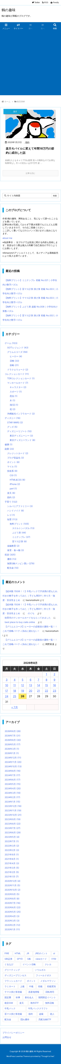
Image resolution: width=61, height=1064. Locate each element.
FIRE (7, 953)
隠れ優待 (24, 1019)
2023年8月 (12, 823)
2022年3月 (12, 845)
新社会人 (29, 997)
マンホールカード (17, 382)
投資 (10, 554)
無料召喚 (49, 1003)
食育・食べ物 (15, 550)
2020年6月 (12, 907)
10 (6, 685)
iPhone (15, 484)
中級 (31, 986)
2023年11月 (13, 810)
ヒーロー (16, 356)
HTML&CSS (17, 479)
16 (54, 685)
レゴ (11, 515)
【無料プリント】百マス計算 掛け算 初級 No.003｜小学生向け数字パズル (30, 291)
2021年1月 (12, 876)
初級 (40, 986)
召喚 (14, 360)
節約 (27, 142)
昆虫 (13, 396)
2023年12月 (13, 806)
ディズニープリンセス (15, 975)
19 (22, 690)
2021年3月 (12, 867)
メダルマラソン (48, 981)
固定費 (8, 997)
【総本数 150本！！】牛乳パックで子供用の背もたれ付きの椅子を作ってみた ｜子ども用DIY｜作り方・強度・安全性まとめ (30, 595)
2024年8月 (12, 770)
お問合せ (7, 1037)
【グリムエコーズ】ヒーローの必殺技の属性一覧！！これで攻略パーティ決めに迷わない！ (30, 628)
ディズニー (12, 418)
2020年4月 (12, 916)
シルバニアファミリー (20, 506)
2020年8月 (12, 898)
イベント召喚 (29, 964)
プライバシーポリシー (13, 1032)
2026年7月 (12, 735)
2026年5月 (12, 744)
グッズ (12, 426)
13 (30, 685)
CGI (13, 475)
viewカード (41, 958)
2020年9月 (12, 894)
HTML (18, 953)
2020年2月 (12, 925)
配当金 (12, 567)
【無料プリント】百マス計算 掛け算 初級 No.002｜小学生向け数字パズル (30, 317)
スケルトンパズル (23, 528)
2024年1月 (12, 801)
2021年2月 (12, 872)
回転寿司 (50, 992)
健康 (8, 444)
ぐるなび (9, 964)
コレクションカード (17, 374)
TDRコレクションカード (21, 378)
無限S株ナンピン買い (20, 563)
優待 (11, 559)
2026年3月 (12, 748)
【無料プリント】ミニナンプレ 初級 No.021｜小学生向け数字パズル (30, 282)
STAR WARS (15, 422)
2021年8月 (12, 859)
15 (46, 685)
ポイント (13, 462)
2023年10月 (13, 814)
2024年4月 (13, 788)
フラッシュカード (13, 981)
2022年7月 (12, 841)
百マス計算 (19, 541)
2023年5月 (12, 837)
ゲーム (11, 343)
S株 (29, 958)
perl (13, 488)
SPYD (20, 958)
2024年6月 (12, 779)
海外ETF (34, 1003)
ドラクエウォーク (17, 369)
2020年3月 (12, 920)
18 (14, 690)
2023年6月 (13, 832)
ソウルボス (40, 969)
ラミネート (10, 986)
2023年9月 (12, 819)
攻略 (14, 365)
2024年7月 (12, 775)
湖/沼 (14, 404)
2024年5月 (12, 784)
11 (14, 685)
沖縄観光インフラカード (21, 413)
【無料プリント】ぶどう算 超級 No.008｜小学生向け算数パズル (30, 308)
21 (38, 690)
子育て (11, 501)
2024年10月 (13, 766)
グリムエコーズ (17, 352)
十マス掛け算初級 (13, 992)
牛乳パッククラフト (38, 1008)
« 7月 (14, 707)
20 (30, 690)
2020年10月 (12, 889)
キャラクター (18, 387)
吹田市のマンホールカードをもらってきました (28, 617)
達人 (52, 1014)
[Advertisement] (30, 63)
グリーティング (12, 969)
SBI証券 (8, 958)
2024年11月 (13, 762)
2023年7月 (12, 828)
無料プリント (19, 523)
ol (54, 953)
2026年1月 (12, 753)
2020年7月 (12, 903)
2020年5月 (13, 911)
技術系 (12, 471)
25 (14, 696)
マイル (12, 466)
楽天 (11, 493)
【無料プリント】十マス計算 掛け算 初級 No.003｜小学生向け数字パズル (30, 300)
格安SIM (9, 1003)
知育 (12, 519)
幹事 (18, 997)
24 (6, 696)
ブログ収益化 (15, 457)
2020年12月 (12, 881)
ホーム (7, 101)
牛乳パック (10, 1008)
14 (38, 685)
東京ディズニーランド (22, 440)
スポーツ (16, 391)
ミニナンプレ (21, 537)
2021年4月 (12, 863)
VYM (53, 958)
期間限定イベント (47, 997)
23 (54, 690)
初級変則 (51, 986)
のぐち (31, 613)
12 (22, 685)
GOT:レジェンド (17, 347)
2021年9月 (12, 854)
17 (6, 690)
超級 (41, 1014)
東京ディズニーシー (21, 435)
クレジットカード (17, 453)
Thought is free (47, 1056)
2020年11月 (12, 885)
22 (46, 690)
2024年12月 (13, 757)
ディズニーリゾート (19, 431)
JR (27, 953)
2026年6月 (13, 740)
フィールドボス (43, 975)
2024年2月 (12, 797)
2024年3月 (12, 792)
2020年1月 (12, 929)
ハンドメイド (15, 510)
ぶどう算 (19, 532)
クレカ (48, 964)
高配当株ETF (44, 1019)
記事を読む (30, 173)
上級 (22, 986)
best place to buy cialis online (20, 622)
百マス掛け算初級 (13, 1014)
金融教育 (13, 545)
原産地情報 (33, 992)
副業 (9, 449)
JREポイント (41, 953)
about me (7, 238)
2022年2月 (12, 850)
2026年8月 (13, 731)
